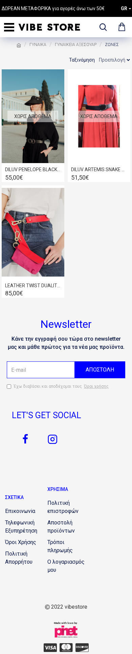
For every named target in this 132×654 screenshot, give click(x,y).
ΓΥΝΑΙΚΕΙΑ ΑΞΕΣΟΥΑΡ (75, 44)
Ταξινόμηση (82, 60)
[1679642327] (52, 439)
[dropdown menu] (101, 27)
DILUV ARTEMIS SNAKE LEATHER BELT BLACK (99, 169)
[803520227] (50, 647)
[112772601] (82, 647)
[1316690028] (25, 439)
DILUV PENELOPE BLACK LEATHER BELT (33, 169)
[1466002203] (66, 647)
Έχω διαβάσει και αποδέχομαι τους (61, 386)
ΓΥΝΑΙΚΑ (37, 44)
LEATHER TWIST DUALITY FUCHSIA (33, 285)
